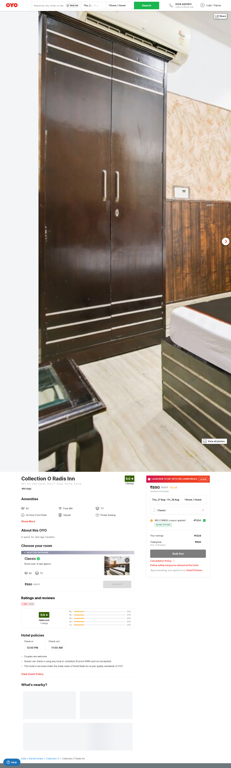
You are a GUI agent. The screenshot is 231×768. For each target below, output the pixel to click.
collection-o (52, 758)
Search (146, 5)
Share (222, 16)
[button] (178, 562)
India (23, 758)
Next (225, 241)
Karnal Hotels (36, 758)
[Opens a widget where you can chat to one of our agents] (11, 762)
